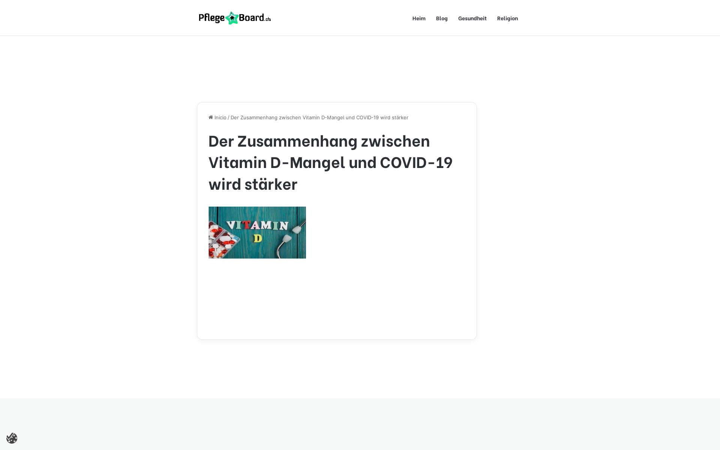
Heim (419, 18)
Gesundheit (472, 18)
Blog (442, 18)
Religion (507, 18)
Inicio (219, 117)
